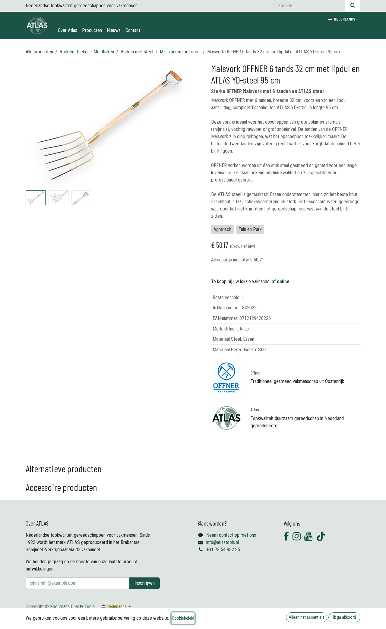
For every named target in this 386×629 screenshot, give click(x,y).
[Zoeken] (352, 5)
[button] (34, 125)
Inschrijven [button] (144, 583)
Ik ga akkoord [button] (344, 617)
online (283, 281)
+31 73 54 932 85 (223, 549)
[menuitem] (67, 30)
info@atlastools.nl (222, 542)
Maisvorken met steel (180, 52)
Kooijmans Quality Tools (72, 606)
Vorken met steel (137, 52)
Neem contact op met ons (231, 535)
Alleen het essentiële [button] (306, 617)
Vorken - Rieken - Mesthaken (87, 52)
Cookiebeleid (183, 618)
